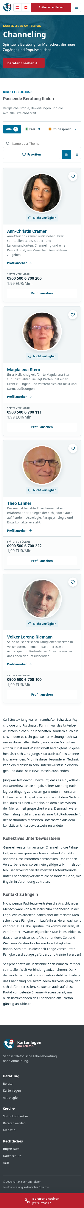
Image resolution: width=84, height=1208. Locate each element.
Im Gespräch (64, 129)
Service (9, 1108)
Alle (11, 129)
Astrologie (10, 1098)
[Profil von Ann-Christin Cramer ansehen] (42, 193)
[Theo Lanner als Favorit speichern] (72, 448)
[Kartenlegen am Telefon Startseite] (7, 7)
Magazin (9, 1130)
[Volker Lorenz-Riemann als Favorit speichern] (72, 582)
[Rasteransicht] (66, 154)
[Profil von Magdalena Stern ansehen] (42, 331)
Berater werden (14, 1123)
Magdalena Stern (23, 369)
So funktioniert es (15, 1116)
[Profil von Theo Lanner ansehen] (42, 465)
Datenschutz (12, 1156)
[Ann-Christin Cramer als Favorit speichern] (72, 176)
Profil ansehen (17, 263)
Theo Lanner (19, 503)
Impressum (11, 1149)
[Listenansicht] (76, 154)
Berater (8, 1083)
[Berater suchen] (42, 143)
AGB (6, 1163)
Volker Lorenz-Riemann (30, 637)
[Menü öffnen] (76, 7)
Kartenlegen (12, 1090)
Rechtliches (13, 1141)
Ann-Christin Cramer (27, 231)
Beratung (11, 1076)
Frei (34, 129)
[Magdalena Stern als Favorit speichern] (72, 314)
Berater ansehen (20, 63)
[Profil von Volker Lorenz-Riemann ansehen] (42, 599)
